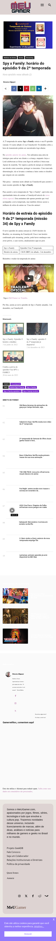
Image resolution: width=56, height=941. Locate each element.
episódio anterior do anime (16, 154)
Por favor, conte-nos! (40, 717)
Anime (21, 58)
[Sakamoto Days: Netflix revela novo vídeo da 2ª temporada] (12, 427)
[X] (20, 88)
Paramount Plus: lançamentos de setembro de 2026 (42, 596)
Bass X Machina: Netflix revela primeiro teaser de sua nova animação (34, 456)
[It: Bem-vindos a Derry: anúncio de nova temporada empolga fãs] (12, 543)
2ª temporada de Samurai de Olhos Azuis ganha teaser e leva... (35, 440)
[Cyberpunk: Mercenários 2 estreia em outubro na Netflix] (12, 527)
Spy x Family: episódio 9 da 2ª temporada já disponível (36, 342)
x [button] (54, 919)
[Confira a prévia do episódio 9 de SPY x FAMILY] (13, 357)
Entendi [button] (28, 934)
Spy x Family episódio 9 (12, 391)
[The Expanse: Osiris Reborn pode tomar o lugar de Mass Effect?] (15, 616)
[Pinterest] (26, 88)
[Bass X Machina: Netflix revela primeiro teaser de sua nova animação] (12, 460)
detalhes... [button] (39, 926)
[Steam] (46, 896)
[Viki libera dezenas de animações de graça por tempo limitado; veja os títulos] (12, 410)
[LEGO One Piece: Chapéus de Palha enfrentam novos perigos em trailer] (12, 510)
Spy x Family (31, 387)
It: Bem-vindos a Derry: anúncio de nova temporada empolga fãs (34, 539)
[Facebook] (14, 88)
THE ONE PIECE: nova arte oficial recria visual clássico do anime (34, 473)
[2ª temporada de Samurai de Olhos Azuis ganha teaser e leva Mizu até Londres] (12, 444)
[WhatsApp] (32, 88)
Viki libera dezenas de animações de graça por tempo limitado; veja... (33, 406)
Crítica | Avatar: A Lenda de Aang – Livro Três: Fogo (42, 636)
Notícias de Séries (10, 58)
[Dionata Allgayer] (8, 693)
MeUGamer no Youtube (18, 298)
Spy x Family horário (30, 391)
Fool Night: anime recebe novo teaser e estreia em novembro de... (34, 490)
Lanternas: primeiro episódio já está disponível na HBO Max (33, 556)
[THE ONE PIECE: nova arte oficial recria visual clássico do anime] (12, 477)
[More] (45, 88)
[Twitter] (26, 896)
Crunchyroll (15, 384)
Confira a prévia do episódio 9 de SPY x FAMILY (10, 370)
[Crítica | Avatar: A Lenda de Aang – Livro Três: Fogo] (15, 636)
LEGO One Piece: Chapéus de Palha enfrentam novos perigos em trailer (33, 506)
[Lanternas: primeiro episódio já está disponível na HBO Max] (12, 560)
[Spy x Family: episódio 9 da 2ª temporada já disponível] (37, 329)
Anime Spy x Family (17, 387)
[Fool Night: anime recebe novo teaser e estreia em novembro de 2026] (12, 494)
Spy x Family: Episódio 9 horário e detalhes (13, 340)
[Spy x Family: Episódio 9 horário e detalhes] (13, 329)
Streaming (29, 58)
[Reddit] (39, 896)
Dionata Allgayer (9, 82)
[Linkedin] (39, 88)
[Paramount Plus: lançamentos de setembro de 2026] (15, 595)
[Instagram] (15, 703)
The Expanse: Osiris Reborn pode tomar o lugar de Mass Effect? (40, 616)
